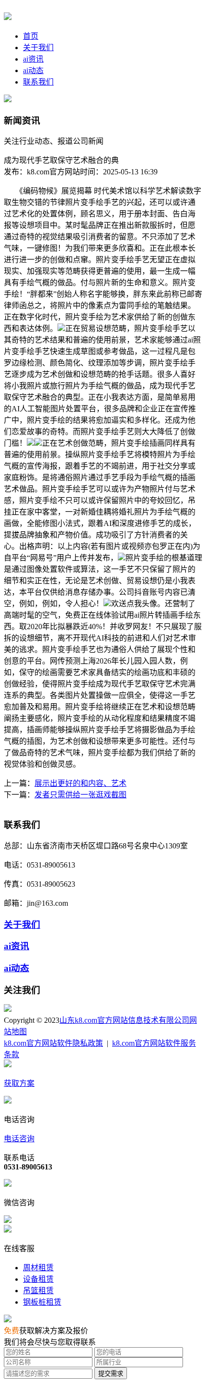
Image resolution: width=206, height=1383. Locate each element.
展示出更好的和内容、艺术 (80, 783)
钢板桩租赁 (42, 1302)
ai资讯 (33, 59)
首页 (30, 36)
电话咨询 (19, 1139)
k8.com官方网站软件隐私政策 (53, 1043)
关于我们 (38, 47)
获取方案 (19, 1083)
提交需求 (110, 1373)
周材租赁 (38, 1268)
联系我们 (38, 82)
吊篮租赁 (38, 1291)
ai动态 (33, 70)
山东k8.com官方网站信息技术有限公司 (124, 1020)
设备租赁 (38, 1279)
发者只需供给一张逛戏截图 (80, 795)
